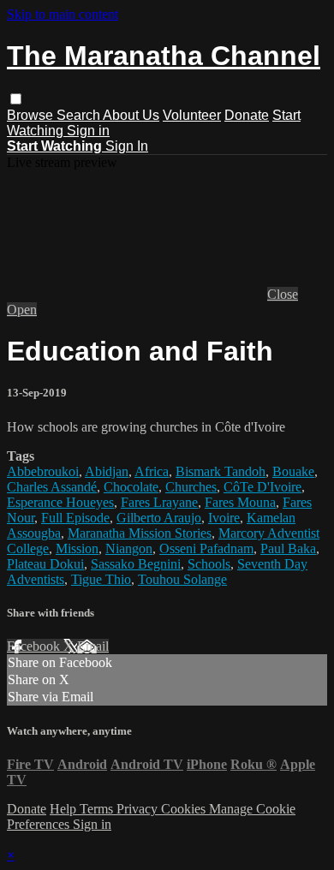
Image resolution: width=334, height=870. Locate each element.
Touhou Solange (182, 579)
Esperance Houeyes (60, 502)
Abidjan (106, 471)
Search (80, 115)
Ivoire (224, 517)
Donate (246, 115)
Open (22, 309)
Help (65, 808)
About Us (131, 115)
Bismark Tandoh (220, 471)
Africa (151, 471)
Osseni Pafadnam (206, 548)
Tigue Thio (101, 579)
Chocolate (131, 487)
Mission (77, 548)
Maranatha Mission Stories (140, 533)
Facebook (35, 646)
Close (282, 294)
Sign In (126, 146)
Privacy (138, 808)
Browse (32, 115)
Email (93, 646)
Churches (191, 487)
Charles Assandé (52, 487)
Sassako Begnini (136, 564)
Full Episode (75, 517)
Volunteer (192, 115)
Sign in (88, 130)
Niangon (128, 548)
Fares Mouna (240, 502)
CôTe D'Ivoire (262, 487)
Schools (209, 564)
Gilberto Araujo (158, 517)
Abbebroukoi (43, 471)
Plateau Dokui (45, 564)
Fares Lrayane (159, 502)
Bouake (293, 471)
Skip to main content (62, 14)
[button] (15, 98)
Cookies (185, 808)
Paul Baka (288, 548)
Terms (98, 808)
